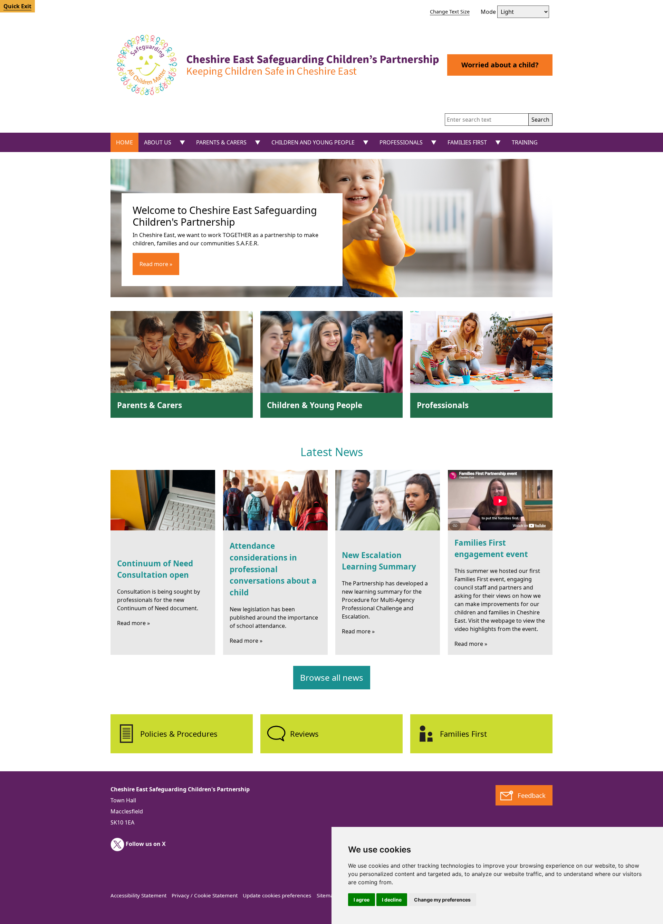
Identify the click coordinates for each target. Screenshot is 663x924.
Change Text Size (450, 11)
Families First (463, 733)
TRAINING (525, 142)
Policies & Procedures (179, 733)
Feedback (532, 795)
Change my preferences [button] (442, 900)
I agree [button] (361, 900)
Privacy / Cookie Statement (205, 895)
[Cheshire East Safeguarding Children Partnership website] (275, 65)
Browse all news (331, 677)
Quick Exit (17, 6)
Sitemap (327, 895)
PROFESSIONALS (401, 142)
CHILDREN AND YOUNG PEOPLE (313, 142)
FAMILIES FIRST (467, 142)
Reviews (304, 733)
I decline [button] (392, 900)
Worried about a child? (500, 64)
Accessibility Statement (138, 895)
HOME (124, 142)
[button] (540, 119)
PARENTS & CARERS (221, 142)
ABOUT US (157, 142)
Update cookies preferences (277, 895)
